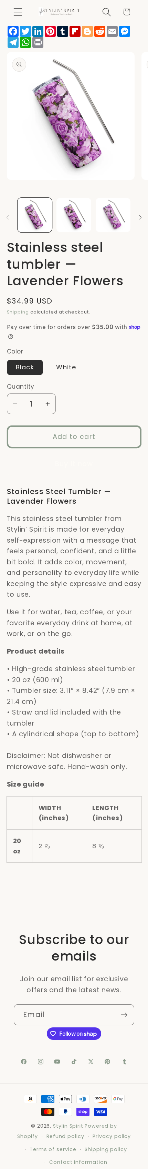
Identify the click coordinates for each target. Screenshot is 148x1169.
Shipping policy (106, 1149)
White (66, 367)
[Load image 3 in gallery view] (113, 215)
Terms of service (53, 1149)
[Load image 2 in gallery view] (73, 215)
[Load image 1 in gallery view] (35, 215)
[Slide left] (7, 217)
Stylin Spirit (68, 1125)
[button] (18, 12)
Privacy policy (112, 1136)
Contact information (78, 1162)
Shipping (18, 312)
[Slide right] (140, 217)
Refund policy (65, 1136)
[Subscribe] (124, 1014)
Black (25, 367)
